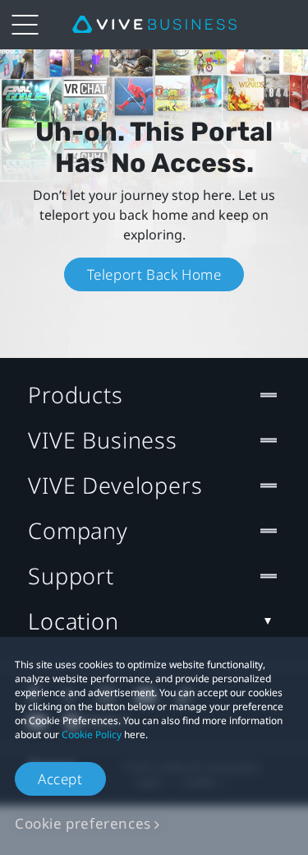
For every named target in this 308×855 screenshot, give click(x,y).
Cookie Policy (92, 734)
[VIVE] (154, 24)
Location (73, 621)
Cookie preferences (83, 823)
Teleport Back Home (154, 274)
